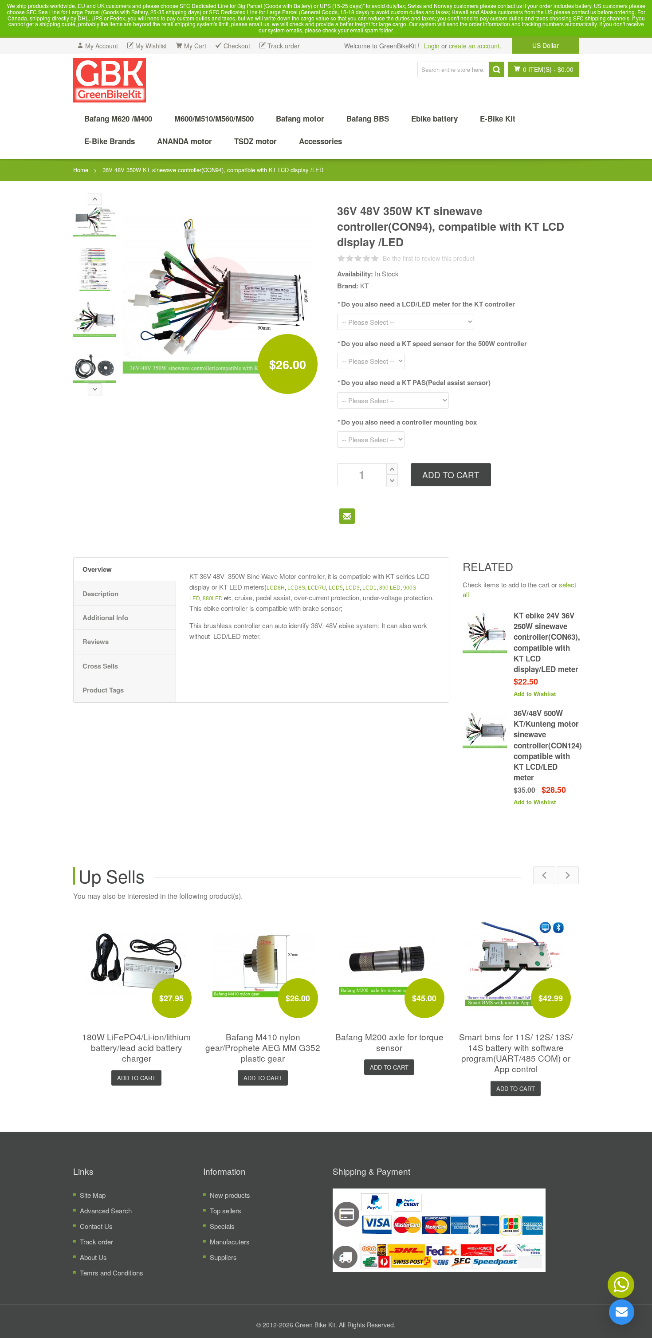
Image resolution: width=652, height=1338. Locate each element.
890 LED (390, 588)
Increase (392, 469)
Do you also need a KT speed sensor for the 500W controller (432, 343)
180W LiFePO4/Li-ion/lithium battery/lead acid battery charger (136, 1047)
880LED (213, 598)
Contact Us (96, 1226)
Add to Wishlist (535, 694)
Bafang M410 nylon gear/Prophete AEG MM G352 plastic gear (262, 1047)
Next (568, 875)
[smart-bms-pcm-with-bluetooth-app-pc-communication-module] (515, 963)
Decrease (392, 480)
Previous (544, 875)
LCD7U (317, 588)
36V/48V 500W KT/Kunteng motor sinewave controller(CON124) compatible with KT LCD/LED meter (548, 745)
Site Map (93, 1195)
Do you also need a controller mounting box (407, 422)
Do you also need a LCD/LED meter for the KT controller (426, 304)
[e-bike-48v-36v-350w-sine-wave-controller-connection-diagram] (94, 220)
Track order (96, 1241)
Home (80, 169)
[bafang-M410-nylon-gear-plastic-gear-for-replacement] (263, 963)
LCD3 (353, 588)
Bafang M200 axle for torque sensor (389, 1042)
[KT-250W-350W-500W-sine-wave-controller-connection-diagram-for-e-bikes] (94, 269)
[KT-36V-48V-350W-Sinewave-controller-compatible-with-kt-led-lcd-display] (94, 318)
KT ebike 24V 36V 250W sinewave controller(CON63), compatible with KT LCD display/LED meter (547, 642)
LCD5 (336, 588)
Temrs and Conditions (111, 1272)
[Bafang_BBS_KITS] (109, 80)
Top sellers (225, 1210)
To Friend (347, 516)
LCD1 (369, 588)
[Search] (496, 69)
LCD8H (276, 588)
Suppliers (223, 1257)
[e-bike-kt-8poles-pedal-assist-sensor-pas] (94, 368)
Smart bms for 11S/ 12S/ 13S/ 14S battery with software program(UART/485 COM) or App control (516, 1052)
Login (432, 45)
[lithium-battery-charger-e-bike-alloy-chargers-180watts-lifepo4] (136, 963)
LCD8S (296, 588)
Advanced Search (106, 1210)
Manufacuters (230, 1241)
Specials (222, 1226)
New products (230, 1195)
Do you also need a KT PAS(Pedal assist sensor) (414, 382)
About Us (93, 1257)
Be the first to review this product (429, 258)
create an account (474, 45)
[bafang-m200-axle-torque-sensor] (389, 963)
